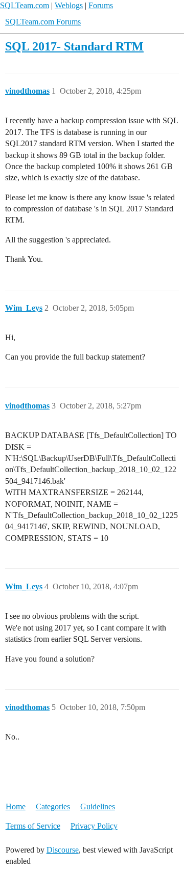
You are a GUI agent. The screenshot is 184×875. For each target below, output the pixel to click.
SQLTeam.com (24, 5)
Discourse (63, 849)
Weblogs (69, 5)
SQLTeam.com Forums (43, 21)
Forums (100, 5)
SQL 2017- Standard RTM (74, 46)
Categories (53, 806)
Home (16, 806)
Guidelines (97, 806)
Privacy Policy (94, 826)
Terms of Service (33, 826)
